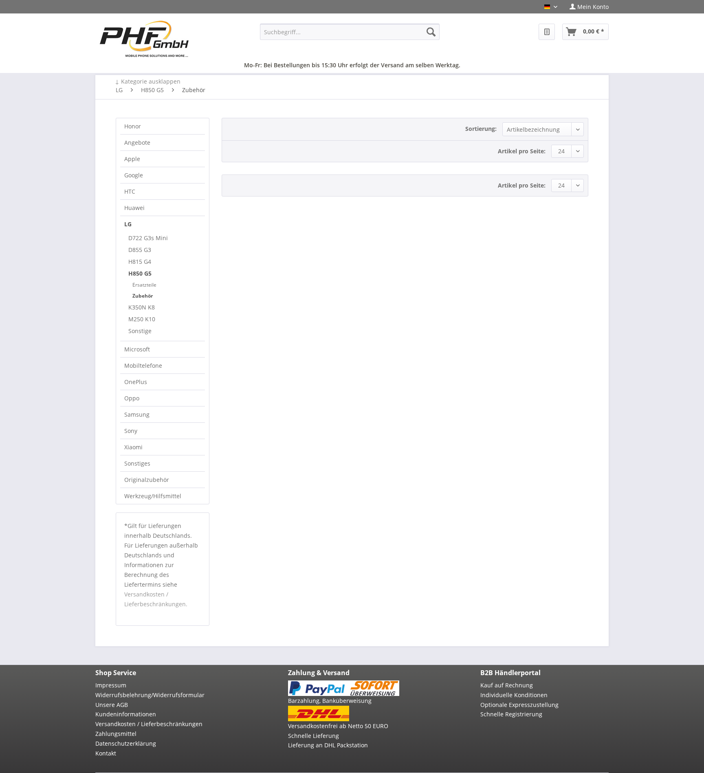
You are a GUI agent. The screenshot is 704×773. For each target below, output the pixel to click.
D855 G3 (139, 250)
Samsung (137, 414)
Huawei (134, 208)
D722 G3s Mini (148, 238)
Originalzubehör (146, 480)
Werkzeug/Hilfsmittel (152, 496)
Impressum (110, 685)
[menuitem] (586, 7)
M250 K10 (141, 319)
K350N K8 (141, 307)
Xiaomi (133, 447)
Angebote (137, 142)
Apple (132, 159)
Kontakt (105, 753)
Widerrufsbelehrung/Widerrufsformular (150, 695)
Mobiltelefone (143, 365)
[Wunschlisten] (547, 32)
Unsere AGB (111, 705)
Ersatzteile (144, 284)
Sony (130, 431)
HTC (129, 191)
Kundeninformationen (125, 714)
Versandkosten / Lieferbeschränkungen (148, 724)
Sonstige (140, 331)
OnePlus (135, 382)
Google (133, 175)
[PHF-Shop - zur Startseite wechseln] (144, 38)
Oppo (131, 398)
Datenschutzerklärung (125, 743)
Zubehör (142, 295)
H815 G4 (139, 261)
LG (128, 224)
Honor (132, 126)
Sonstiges (137, 463)
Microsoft (137, 349)
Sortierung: (481, 129)
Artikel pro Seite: (522, 151)
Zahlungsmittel (115, 734)
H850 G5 (140, 273)
